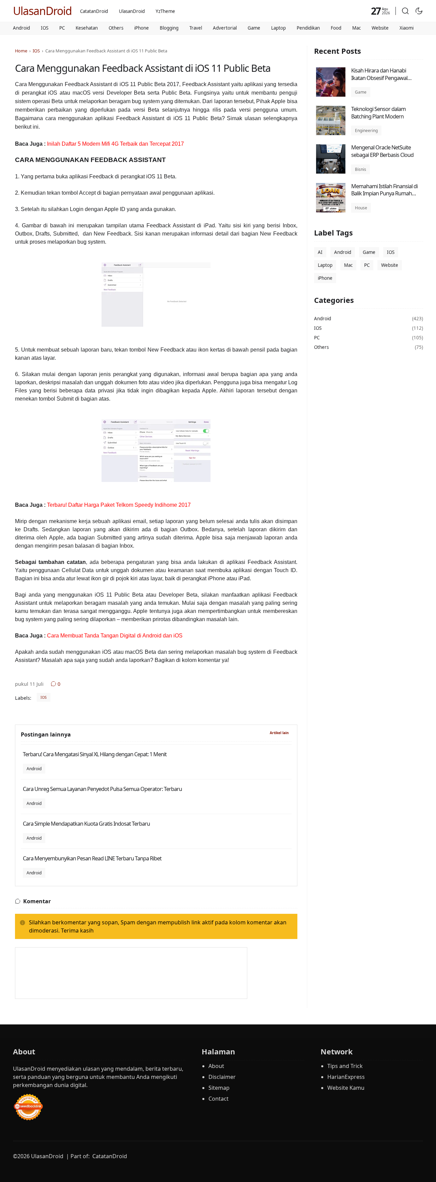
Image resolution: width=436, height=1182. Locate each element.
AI (320, 252)
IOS (44, 28)
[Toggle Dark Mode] (419, 11)
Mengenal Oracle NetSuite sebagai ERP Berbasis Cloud (382, 151)
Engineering (366, 130)
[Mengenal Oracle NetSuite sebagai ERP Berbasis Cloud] (331, 172)
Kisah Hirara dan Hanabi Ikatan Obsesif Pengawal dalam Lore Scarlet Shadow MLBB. (382, 81)
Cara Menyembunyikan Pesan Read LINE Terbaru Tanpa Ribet (92, 858)
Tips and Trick (345, 1066)
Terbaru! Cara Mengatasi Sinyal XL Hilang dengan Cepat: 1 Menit (95, 754)
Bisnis (360, 169)
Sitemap (219, 1087)
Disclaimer (222, 1077)
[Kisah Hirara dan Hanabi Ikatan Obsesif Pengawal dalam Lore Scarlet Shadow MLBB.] (331, 95)
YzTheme (165, 11)
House (361, 208)
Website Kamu (345, 1087)
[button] (405, 11)
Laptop (278, 28)
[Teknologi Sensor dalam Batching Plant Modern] (331, 133)
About (216, 1066)
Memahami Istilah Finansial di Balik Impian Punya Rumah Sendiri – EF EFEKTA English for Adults (385, 197)
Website (380, 28)
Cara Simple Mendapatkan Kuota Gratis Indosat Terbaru (86, 823)
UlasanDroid (42, 10)
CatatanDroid (94, 11)
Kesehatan (87, 28)
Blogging (169, 28)
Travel (195, 28)
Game (254, 28)
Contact (218, 1098)
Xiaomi (407, 28)
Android (21, 28)
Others (116, 28)
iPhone (141, 28)
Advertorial (225, 28)
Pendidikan (308, 28)
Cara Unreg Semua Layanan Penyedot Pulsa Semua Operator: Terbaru (102, 789)
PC (62, 28)
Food (336, 28)
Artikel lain (279, 732)
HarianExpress (346, 1077)
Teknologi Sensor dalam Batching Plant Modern (378, 112)
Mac (356, 28)
